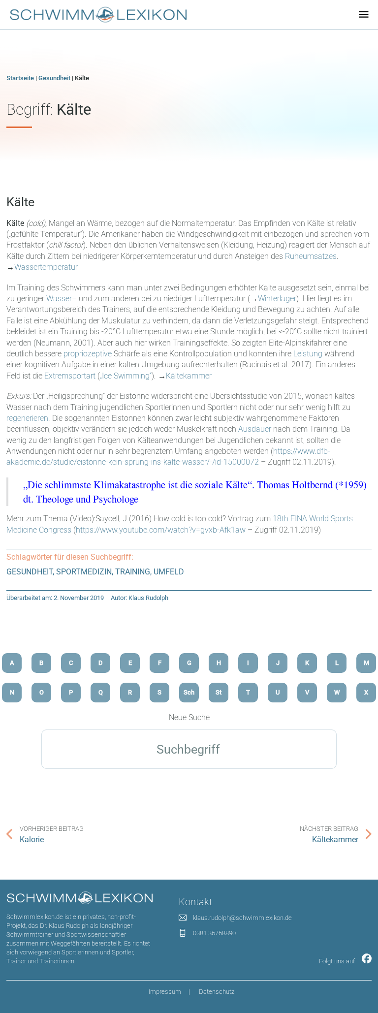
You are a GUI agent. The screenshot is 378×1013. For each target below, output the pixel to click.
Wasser (59, 298)
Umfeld (169, 571)
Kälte (20, 202)
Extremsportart (69, 375)
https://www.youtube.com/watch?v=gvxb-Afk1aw (161, 530)
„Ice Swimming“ (126, 375)
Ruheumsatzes (311, 256)
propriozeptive (87, 353)
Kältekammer (189, 375)
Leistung (307, 353)
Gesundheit (54, 78)
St (218, 692)
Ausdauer (254, 429)
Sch (189, 692)
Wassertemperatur (46, 267)
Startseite (20, 78)
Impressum (165, 991)
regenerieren (27, 418)
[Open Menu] (364, 14)
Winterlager (277, 298)
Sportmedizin (84, 571)
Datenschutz (216, 991)
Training (132, 571)
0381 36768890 (214, 933)
